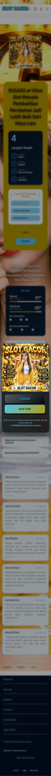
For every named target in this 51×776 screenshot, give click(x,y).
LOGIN (25, 398)
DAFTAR (25, 409)
